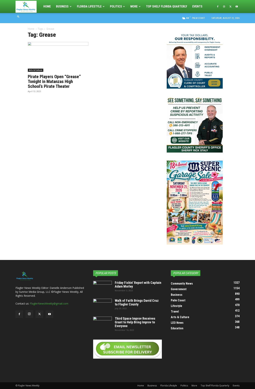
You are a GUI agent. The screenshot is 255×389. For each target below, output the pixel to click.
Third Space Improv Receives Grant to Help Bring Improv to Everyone (135, 322)
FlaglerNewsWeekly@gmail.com (49, 303)
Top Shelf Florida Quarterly (166, 6)
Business (62, 6)
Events (197, 6)
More (134, 6)
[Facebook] (217, 6)
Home (47, 6)
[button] (18, 16)
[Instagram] (224, 6)
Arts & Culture (35, 70)
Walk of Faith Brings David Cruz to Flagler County (137, 302)
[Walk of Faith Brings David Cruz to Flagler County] (102, 305)
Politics (116, 6)
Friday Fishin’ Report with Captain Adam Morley (138, 284)
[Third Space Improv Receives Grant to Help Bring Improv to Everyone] (102, 323)
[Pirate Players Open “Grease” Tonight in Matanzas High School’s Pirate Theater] (58, 57)
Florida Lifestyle (89, 6)
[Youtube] (237, 6)
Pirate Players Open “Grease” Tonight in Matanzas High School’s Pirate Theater (54, 81)
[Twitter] (230, 6)
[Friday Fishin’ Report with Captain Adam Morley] (102, 287)
